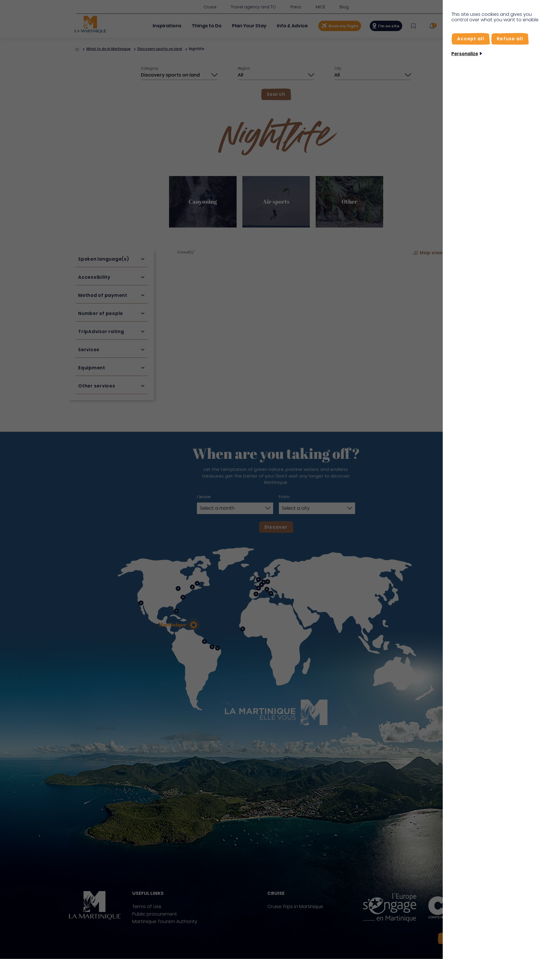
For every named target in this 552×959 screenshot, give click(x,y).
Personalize (464, 53)
